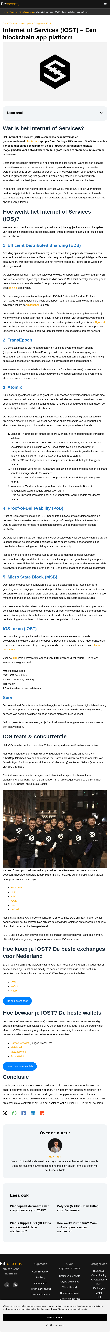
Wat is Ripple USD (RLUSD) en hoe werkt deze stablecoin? (30, 1227)
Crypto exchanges (69, 1281)
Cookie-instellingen (55, 1325)
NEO (13, 896)
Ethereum (16, 887)
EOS (13, 892)
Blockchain (99, 1271)
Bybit (13, 982)
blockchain (32, 141)
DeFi (98, 1284)
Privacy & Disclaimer (40, 1289)
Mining (99, 1293)
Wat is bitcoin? (69, 1287)
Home (5, 12)
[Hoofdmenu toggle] (105, 4)
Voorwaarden (40, 1283)
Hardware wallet (20, 1043)
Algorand (100, 322)
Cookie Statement (59, 1309)
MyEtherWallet (19, 1051)
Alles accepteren (55, 1317)
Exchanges (99, 1288)
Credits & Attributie (40, 1294)
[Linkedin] (33, 1113)
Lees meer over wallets (20, 1066)
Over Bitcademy (40, 1271)
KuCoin (15, 986)
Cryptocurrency (27, 12)
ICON (14, 900)
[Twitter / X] (5, 1113)
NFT (99, 1297)
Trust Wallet (17, 1056)
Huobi (14, 990)
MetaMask (16, 1047)
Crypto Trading (98, 1275)
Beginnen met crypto (69, 1276)
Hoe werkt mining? (69, 1293)
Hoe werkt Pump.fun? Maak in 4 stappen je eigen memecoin (77, 1227)
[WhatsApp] (14, 1113)
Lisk (13, 905)
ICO (14, 658)
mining (13, 287)
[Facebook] (23, 1113)
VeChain (15, 909)
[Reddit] (42, 1113)
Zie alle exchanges (17, 1000)
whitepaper (32, 305)
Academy (14, 12)
